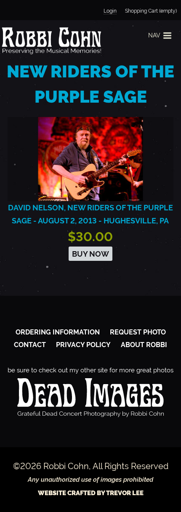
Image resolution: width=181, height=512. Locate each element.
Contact (30, 345)
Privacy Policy (83, 345)
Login (110, 11)
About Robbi (144, 345)
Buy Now (90, 253)
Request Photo (138, 332)
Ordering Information (58, 332)
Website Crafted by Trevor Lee (91, 493)
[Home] (50, 40)
